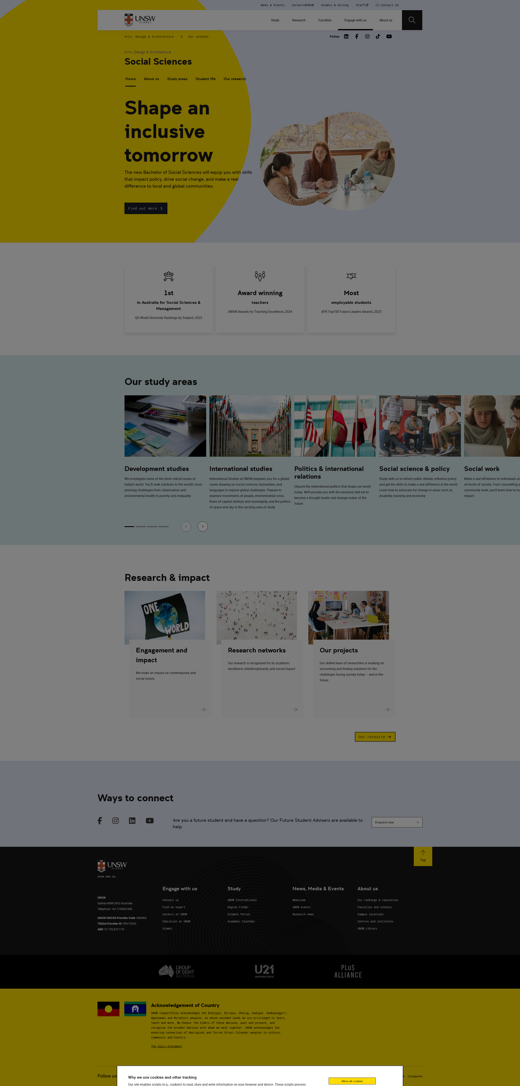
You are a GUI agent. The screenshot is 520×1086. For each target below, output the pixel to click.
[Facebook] (357, 36)
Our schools (198, 36)
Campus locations (371, 914)
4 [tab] (163, 526)
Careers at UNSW (174, 914)
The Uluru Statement (166, 1046)
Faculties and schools (375, 907)
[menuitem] (275, 20)
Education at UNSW (176, 921)
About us (151, 79)
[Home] (140, 20)
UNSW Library (367, 928)
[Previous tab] (186, 526)
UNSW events (301, 907)
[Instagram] (367, 36)
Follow (334, 36)
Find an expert (173, 907)
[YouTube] (388, 36)
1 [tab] (129, 526)
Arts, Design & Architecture (149, 36)
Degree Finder (238, 907)
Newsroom (299, 900)
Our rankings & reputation (378, 900)
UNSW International (242, 900)
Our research (235, 79)
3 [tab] (152, 526)
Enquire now (384, 822)
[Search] (412, 20)
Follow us (107, 1075)
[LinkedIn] (346, 36)
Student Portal (239, 914)
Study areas (177, 79)
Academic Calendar (241, 921)
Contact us (170, 900)
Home (130, 79)
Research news (303, 914)
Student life (206, 79)
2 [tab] (141, 526)
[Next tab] (203, 526)
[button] (146, 208)
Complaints (415, 1076)
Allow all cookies (352, 1081)
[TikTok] (378, 36)
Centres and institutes (375, 921)
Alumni (167, 928)
